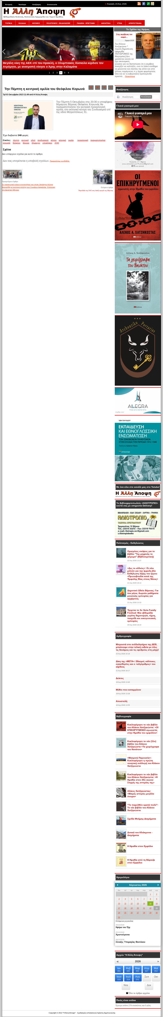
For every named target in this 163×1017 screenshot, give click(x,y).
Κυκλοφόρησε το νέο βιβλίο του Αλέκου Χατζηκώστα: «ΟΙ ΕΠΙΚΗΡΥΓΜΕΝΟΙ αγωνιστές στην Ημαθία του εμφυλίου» (142, 728)
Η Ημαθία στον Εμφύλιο (140, 846)
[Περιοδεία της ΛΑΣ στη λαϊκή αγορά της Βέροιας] (102, 185)
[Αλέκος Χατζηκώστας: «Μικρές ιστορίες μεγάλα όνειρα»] (121, 797)
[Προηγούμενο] (117, 885)
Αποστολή (121, 701)
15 (150, 903)
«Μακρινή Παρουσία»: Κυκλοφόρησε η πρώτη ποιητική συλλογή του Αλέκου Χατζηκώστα (143, 762)
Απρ (146, 969)
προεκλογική (82, 140)
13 (138, 903)
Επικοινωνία (52, 4)
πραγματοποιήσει (97, 140)
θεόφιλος (17, 143)
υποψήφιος (47, 143)
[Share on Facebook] (110, 87)
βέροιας (26, 143)
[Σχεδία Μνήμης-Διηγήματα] (121, 825)
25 (125, 913)
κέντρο (54, 140)
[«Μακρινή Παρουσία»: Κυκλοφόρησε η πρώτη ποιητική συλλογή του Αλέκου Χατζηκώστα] (121, 764)
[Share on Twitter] (104, 87)
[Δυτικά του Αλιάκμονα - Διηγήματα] (121, 839)
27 (138, 913)
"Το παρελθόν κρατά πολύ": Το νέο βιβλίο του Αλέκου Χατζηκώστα (142, 808)
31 (119, 917)
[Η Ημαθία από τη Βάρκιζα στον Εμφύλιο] (121, 866)
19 (132, 908)
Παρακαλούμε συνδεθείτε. (60, 161)
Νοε (126, 985)
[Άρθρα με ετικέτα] (76, 140)
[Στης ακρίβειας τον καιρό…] (148, 58)
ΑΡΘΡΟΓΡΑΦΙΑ (135, 23)
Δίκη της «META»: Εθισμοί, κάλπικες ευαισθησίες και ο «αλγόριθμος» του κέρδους (135, 664)
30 (157, 913)
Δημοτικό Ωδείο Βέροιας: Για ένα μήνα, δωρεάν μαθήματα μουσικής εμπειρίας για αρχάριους (142, 594)
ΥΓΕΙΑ (119, 23)
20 (138, 908)
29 (150, 913)
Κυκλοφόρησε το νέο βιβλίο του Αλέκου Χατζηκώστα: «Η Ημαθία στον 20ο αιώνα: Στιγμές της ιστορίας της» (142, 778)
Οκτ (156, 976)
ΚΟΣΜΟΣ (36, 23)
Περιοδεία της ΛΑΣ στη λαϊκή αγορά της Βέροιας (95, 190)
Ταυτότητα (22, 4)
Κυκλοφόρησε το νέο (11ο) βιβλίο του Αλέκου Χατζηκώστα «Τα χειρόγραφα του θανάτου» (143, 745)
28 (144, 913)
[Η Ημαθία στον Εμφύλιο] (121, 852)
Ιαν (119, 969)
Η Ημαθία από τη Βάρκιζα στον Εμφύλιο (141, 861)
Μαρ (137, 969)
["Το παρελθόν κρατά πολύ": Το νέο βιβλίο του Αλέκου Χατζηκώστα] (121, 811)
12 (132, 903)
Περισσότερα (130, 76)
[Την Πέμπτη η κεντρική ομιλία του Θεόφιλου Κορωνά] (27, 129)
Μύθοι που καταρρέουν (128, 689)
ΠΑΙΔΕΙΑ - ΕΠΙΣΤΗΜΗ (86, 23)
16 (157, 903)
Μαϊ (156, 969)
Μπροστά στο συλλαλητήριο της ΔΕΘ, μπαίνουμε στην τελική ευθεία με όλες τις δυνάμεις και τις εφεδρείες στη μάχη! (137, 647)
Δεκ (149, 985)
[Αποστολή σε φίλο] (97, 87)
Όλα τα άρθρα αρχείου (139, 993)
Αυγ (137, 978)
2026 (138, 961)
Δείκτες (120, 678)
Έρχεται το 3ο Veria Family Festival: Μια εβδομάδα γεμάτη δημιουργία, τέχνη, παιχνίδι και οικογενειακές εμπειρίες (141, 615)
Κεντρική (8, 4)
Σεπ (147, 976)
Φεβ (128, 969)
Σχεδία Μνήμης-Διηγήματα (141, 818)
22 (150, 908)
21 (144, 908)
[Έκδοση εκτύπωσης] (91, 87)
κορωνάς (7, 143)
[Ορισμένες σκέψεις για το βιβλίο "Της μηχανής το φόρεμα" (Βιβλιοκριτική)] (121, 557)
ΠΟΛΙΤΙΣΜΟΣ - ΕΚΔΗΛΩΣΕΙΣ (58, 23)
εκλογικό (62, 140)
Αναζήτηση (36, 4)
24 (119, 913)
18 (125, 908)
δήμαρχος (36, 143)
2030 (57, 143)
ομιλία (71, 140)
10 (119, 903)
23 (157, 908)
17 (119, 908)
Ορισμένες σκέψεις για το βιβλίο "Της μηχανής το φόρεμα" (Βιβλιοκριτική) (141, 554)
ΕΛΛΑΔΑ (22, 23)
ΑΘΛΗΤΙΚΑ (105, 23)
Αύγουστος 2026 (138, 885)
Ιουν (119, 978)
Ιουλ (128, 978)
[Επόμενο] (158, 885)
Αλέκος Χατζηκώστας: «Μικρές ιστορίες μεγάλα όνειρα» (140, 794)
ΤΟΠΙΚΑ (8, 23)
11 (125, 903)
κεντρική (25, 140)
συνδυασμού (43, 140)
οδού (33, 140)
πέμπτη (16, 140)
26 (132, 913)
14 (144, 903)
